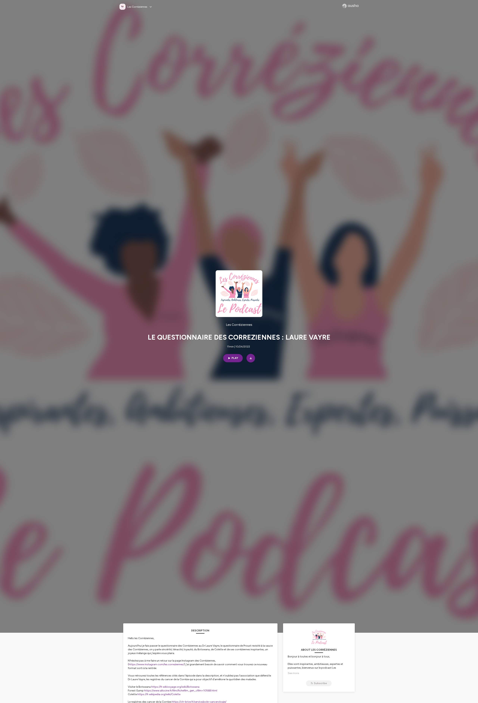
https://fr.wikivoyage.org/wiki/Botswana (175, 686)
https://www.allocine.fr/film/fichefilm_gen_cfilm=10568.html (180, 690)
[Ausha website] (350, 6)
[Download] (250, 358)
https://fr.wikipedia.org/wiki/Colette (158, 694)
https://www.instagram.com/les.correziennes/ (156, 664)
